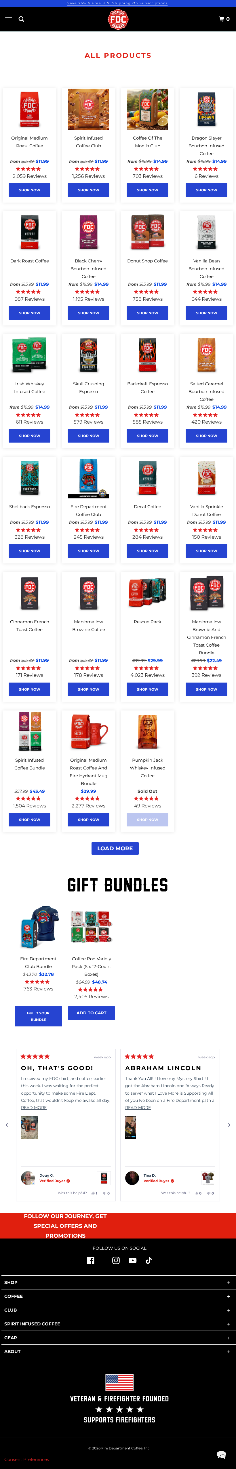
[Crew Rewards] (211, 20)
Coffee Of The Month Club (147, 141)
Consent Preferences (26, 1459)
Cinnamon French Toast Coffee (29, 625)
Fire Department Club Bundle (38, 962)
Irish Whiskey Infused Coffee (29, 387)
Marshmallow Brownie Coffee (88, 625)
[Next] (229, 1125)
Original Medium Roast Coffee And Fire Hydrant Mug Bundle (88, 771)
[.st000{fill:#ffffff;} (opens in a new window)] (91, 1263)
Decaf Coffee (147, 506)
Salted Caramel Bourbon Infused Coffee (206, 391)
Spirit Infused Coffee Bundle (29, 764)
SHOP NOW (29, 190)
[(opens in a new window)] (148, 1262)
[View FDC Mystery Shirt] (208, 1178)
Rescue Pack (147, 621)
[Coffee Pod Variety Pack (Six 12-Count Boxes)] (91, 927)
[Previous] (7, 1125)
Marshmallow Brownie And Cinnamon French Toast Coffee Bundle (206, 637)
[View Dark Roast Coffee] (104, 1178)
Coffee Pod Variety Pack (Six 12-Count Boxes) (91, 966)
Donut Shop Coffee (147, 261)
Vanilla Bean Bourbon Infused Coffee (206, 268)
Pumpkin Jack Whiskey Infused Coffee (147, 767)
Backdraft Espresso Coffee (147, 387)
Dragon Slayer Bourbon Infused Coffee (206, 145)
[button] (29, 1127)
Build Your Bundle (38, 1016)
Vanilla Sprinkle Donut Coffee (206, 510)
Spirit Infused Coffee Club (88, 141)
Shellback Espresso (29, 506)
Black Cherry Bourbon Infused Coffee (88, 268)
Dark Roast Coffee (29, 261)
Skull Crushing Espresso (88, 387)
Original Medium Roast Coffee (29, 141)
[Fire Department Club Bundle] (38, 927)
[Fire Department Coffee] (118, 19)
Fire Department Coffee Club (89, 510)
